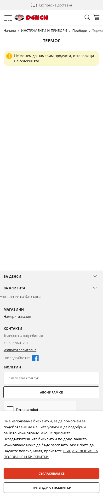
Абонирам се (51, 392)
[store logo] (31, 18)
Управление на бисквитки (20, 296)
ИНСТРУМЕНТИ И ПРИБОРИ (44, 30)
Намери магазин (17, 316)
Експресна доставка (55, 5)
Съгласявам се (51, 473)
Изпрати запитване (20, 350)
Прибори (80, 30)
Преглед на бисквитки (51, 487)
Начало (10, 30)
